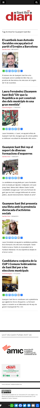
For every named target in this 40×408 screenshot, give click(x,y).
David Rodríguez (7, 107)
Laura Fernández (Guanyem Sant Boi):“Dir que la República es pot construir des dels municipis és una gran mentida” (19, 98)
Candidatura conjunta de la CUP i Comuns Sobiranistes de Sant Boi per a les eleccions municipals (19, 265)
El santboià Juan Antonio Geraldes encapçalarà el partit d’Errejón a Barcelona (20, 43)
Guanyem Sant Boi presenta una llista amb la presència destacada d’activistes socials (19, 208)
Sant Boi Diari (6, 49)
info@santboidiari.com (16, 384)
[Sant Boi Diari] (20, 14)
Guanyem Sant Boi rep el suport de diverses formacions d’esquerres (17, 150)
